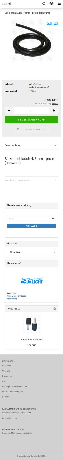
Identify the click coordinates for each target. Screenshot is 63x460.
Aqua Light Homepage (16, 296)
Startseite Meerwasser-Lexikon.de (17, 433)
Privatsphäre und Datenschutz (15, 386)
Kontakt (5, 397)
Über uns (6, 371)
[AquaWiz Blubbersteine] (31, 324)
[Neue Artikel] (55, 309)
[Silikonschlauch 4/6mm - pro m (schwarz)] (31, 40)
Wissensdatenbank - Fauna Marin (16, 412)
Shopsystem (22, 456)
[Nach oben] (54, 455)
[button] (9, 110)
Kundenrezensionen (17, 180)
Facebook (6, 366)
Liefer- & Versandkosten (12, 391)
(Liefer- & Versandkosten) (39, 87)
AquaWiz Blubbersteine (32, 339)
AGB (4, 381)
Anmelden (31, 226)
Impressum (7, 376)
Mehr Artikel (12, 299)
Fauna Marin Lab (9, 418)
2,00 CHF (31, 345)
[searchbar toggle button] (44, 4)
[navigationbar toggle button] (59, 4)
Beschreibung (13, 145)
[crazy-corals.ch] (6, 4)
